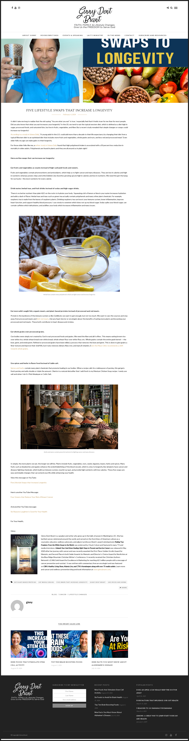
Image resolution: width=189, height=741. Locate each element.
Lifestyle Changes (78, 594)
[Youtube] (15, 8)
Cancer (62, 594)
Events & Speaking (73, 35)
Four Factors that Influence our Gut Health (157, 701)
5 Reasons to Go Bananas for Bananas (154, 708)
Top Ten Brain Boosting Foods (66, 662)
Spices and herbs (17, 368)
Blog (54, 594)
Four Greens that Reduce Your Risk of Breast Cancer (32, 497)
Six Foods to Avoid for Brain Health (108, 697)
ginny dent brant (97, 582)
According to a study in (25, 134)
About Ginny (29, 35)
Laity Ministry (95, 35)
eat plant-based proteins (25, 582)
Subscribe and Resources (152, 35)
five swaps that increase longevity (72, 582)
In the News (113, 35)
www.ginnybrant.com (102, 569)
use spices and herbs (117, 582)
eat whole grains (46, 582)
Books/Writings (49, 35)
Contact (129, 35)
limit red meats (43, 319)
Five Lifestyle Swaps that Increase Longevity (29, 482)
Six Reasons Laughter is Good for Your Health (29, 512)
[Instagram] (19, 8)
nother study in (46, 145)
